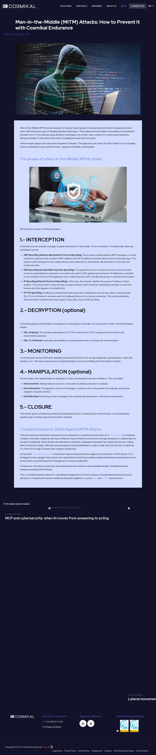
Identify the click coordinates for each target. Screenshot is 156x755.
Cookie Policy (83, 751)
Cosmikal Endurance (42, 454)
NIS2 (95, 478)
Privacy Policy (70, 751)
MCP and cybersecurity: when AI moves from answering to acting (57, 518)
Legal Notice (57, 751)
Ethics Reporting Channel (124, 751)
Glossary (108, 751)
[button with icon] (83, 723)
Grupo (45, 747)
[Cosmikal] (19, 6)
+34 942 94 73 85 (54, 721)
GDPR (105, 478)
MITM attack (115, 435)
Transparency (96, 751)
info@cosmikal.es (53, 726)
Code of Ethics (142, 751)
